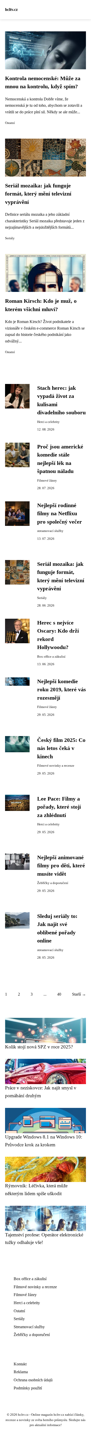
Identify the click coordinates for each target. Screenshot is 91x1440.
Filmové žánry (47, 480)
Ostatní (10, 123)
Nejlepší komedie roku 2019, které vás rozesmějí (61, 689)
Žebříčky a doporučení (52, 883)
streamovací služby (50, 531)
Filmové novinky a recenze (55, 765)
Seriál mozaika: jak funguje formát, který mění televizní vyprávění (38, 194)
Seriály (10, 238)
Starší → (79, 994)
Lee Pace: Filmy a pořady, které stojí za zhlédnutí (59, 807)
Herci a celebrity (48, 422)
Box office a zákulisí (51, 656)
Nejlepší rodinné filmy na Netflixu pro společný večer (59, 513)
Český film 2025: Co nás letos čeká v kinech (61, 748)
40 (59, 994)
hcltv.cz (11, 9)
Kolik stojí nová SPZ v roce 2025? (39, 1046)
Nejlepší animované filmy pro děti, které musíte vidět (61, 865)
